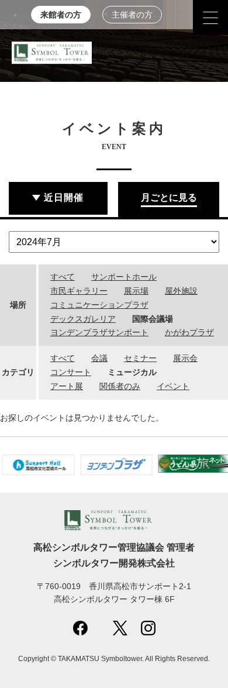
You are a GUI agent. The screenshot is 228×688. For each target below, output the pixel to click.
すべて (62, 276)
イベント (173, 386)
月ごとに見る (169, 197)
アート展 (66, 386)
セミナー (140, 358)
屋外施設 (181, 290)
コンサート (70, 372)
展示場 (136, 290)
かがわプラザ (189, 332)
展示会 (185, 358)
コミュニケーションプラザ (99, 304)
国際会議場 (152, 319)
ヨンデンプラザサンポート (99, 332)
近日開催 (64, 197)
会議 (99, 358)
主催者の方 (132, 15)
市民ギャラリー (79, 290)
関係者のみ (119, 386)
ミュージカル (132, 372)
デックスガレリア (83, 319)
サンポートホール (124, 276)
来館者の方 (60, 15)
